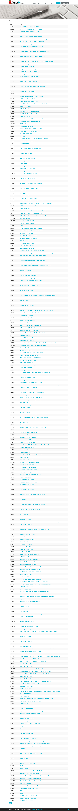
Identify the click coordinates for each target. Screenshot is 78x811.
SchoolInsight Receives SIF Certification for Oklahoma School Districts (35, 673)
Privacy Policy (34, 809)
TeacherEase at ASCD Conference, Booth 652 (30, 609)
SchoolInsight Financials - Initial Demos (28, 365)
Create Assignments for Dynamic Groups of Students (31, 382)
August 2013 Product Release (26, 586)
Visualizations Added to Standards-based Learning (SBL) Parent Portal (35, 372)
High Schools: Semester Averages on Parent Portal (31, 397)
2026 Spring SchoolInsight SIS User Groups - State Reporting (33, 41)
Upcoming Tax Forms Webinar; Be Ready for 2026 (30, 54)
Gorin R (21, 728)
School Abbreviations (24, 143)
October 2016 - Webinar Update (26, 517)
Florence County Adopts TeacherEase (28, 755)
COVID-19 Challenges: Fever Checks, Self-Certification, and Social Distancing (36, 310)
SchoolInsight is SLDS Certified (26, 126)
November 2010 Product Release (27, 718)
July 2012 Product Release (25, 636)
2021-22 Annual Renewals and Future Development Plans (32, 268)
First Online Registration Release (27, 245)
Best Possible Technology (25, 646)
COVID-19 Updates (24, 300)
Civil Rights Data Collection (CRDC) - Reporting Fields (31, 507)
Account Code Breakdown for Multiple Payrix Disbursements (32, 86)
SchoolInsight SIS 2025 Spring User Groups (29, 71)
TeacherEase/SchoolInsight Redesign (28, 539)
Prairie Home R (23, 748)
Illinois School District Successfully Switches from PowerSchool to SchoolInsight (37, 596)
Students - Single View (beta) (26, 153)
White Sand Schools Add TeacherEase (28, 731)
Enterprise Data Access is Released (27, 377)
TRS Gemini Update (24, 191)
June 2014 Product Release (26, 551)
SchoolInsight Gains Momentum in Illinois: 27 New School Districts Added (35, 671)
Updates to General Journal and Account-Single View (31, 36)
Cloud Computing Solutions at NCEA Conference (30, 701)
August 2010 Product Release (26, 733)
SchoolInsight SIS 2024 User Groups (27, 91)
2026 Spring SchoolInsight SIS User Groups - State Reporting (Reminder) (35, 39)
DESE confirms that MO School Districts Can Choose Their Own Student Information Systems (40, 691)
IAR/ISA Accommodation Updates (27, 44)
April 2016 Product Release (26, 524)
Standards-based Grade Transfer (27, 439)
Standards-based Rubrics (25, 449)
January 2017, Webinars (25, 512)
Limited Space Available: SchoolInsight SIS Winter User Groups (33, 49)
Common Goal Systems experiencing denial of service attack (33, 661)
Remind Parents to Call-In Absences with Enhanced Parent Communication (36, 203)
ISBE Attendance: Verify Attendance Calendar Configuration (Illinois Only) (35, 265)
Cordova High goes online (25, 783)
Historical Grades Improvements (27, 181)
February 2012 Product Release (26, 653)
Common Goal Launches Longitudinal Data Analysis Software (33, 746)
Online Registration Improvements (27, 108)
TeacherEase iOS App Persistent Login (28, 360)
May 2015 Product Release (25, 541)
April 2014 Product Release (26, 556)
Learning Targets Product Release (27, 484)
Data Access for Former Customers (27, 158)
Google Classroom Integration (26, 362)
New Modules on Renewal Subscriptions (28, 437)
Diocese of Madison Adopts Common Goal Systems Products (33, 668)
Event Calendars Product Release (27, 489)
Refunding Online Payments (26, 106)
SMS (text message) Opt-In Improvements (29, 225)
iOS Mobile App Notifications (26, 350)
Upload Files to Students (25, 116)
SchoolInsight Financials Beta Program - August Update (32, 352)
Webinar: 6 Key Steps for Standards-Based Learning (31, 420)
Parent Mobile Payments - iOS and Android (29, 131)
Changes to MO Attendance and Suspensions (29, 69)
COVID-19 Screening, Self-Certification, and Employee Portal (33, 308)
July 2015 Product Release (25, 536)
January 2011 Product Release (26, 716)
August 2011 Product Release (26, 686)
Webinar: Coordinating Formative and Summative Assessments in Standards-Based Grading (39, 385)
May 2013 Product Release (25, 599)
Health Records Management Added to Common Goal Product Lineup (35, 743)
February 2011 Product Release (26, 708)
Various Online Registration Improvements (29, 186)
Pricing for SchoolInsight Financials (27, 375)
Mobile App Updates (24, 298)
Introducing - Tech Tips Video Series (27, 89)
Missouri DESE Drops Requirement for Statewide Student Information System (36, 698)
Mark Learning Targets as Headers (27, 390)
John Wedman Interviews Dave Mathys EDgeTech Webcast (32, 770)
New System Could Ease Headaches (28, 643)
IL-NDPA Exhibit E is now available (27, 248)
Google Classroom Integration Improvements (29, 293)
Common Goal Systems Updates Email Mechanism (31, 561)
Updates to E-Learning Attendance (27, 320)
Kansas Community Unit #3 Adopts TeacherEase (30, 683)
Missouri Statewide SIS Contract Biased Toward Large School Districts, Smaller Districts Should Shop (41, 656)
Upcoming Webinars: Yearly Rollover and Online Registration (33, 427)
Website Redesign (24, 514)
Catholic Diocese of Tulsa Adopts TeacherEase (30, 594)
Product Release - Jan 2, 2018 (26, 459)
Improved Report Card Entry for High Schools (29, 76)
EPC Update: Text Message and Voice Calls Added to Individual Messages (35, 215)
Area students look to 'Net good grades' (28, 798)
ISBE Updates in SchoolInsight (26, 315)
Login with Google (24, 422)
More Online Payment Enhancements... (28, 467)
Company (46, 3)
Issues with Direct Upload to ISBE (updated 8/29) (30, 400)
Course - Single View (24, 457)
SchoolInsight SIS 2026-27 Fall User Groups (29, 26)
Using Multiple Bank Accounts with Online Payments (31, 79)
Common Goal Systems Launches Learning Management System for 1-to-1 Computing (38, 631)
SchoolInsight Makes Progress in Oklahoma (29, 626)
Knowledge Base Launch (25, 407)
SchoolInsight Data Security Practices (28, 74)
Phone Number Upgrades (25, 273)
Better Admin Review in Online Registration (29, 188)
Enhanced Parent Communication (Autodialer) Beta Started (32, 250)
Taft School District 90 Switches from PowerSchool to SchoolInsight (34, 581)
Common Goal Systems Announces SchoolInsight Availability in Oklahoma (35, 681)
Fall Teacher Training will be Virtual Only (28, 238)
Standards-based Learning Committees (28, 410)
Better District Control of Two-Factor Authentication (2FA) (32, 46)
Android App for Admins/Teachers (27, 340)
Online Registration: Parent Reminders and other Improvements (33, 161)
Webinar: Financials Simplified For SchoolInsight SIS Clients (32, 118)
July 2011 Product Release (25, 688)
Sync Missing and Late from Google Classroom (30, 258)
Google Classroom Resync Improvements (29, 285)
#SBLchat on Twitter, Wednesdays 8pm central (30, 509)
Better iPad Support (24, 611)
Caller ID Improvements (25, 218)
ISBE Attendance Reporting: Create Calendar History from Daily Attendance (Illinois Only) (39, 253)
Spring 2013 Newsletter (25, 606)
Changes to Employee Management (27, 178)
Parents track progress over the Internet (28, 795)
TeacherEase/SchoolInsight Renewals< (28, 564)
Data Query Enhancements (25, 370)
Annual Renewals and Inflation (26, 208)
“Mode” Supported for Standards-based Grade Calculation (32, 454)
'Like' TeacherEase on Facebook (27, 624)
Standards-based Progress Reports (27, 464)
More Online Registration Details (27, 243)
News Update (23, 424)
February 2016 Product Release (26, 532)
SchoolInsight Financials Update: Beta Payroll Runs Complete (33, 332)
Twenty (21, 726)
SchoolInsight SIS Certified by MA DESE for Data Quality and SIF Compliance (36, 61)
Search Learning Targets (25, 452)
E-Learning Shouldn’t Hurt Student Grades (29, 317)
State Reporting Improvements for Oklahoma (29, 31)
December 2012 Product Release (27, 621)
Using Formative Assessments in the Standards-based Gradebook (34, 417)
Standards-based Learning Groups (27, 434)
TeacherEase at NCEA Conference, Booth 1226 (30, 601)
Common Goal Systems (25, 696)
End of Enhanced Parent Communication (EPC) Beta (31, 213)
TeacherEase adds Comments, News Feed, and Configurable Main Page (35, 584)
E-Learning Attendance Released (27, 322)
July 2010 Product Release (25, 736)
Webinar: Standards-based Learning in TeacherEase (31, 415)
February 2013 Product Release (26, 616)
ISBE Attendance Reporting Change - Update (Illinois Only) (32, 260)
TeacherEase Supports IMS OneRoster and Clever (30, 474)
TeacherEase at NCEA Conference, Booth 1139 (30, 559)
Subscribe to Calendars (25, 335)
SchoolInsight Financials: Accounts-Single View (30, 121)
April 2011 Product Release (26, 703)
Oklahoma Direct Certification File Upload (28, 81)
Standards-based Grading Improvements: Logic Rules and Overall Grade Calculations (38, 295)
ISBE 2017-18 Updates (25, 487)
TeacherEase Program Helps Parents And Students (31, 721)
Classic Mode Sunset (24, 240)
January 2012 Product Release (26, 666)
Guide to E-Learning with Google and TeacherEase (30, 325)
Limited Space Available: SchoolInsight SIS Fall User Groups (33, 59)
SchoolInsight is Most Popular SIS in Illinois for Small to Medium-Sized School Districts (38, 629)
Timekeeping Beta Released (26, 34)
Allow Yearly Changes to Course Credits (28, 173)
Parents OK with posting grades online (28, 800)
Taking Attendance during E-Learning (28, 327)
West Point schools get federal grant (27, 763)
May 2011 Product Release (25, 693)
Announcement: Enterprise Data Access (28, 469)
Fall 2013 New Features (25, 576)
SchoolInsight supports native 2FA (27, 66)
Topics (51, 3)
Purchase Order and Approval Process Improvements (31, 128)
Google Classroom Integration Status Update (29, 288)
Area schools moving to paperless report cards (30, 723)
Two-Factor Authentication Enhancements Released (31, 29)
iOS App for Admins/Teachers (26, 347)
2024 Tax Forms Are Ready (26, 84)
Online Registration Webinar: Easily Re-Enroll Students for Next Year (34, 529)
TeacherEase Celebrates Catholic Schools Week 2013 (31, 619)
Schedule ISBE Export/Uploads (26, 405)
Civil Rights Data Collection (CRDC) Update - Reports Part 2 (32, 502)
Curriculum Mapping (24, 768)
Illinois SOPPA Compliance (25, 270)
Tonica (21, 793)
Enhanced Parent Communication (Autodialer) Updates (31, 230)
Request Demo (65, 3)
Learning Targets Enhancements (27, 479)
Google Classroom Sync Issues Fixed (28, 283)
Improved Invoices (24, 176)
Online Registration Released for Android (28, 171)
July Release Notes (24, 402)
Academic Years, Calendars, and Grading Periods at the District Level (34, 103)
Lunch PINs (22, 136)
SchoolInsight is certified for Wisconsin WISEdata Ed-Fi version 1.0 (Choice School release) (39, 522)
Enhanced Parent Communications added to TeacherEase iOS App (34, 210)
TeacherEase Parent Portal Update (27, 534)
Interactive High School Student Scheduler (29, 93)
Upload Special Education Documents (28, 141)
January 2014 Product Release (26, 574)
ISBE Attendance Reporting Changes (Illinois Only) (30, 278)
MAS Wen (22, 790)
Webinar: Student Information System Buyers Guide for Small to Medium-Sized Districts (38, 342)
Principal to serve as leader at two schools (29, 788)
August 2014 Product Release (26, 549)
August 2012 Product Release (26, 634)
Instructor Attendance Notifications (27, 223)
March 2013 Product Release (26, 604)
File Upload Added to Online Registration (28, 198)
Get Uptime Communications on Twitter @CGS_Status (31, 183)
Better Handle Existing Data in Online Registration (30, 111)
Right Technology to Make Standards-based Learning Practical (33, 255)
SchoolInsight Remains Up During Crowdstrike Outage (31, 96)
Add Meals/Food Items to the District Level (29, 98)
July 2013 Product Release (25, 589)
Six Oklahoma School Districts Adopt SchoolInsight (30, 579)
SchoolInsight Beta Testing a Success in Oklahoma (30, 651)
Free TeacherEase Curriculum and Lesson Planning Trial (32, 614)
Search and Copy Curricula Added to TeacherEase (30, 571)
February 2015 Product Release (26, 546)
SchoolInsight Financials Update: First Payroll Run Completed (33, 345)
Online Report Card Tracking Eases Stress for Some (31, 773)
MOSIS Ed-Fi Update (24, 151)
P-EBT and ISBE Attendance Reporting (28, 275)
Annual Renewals (23, 163)
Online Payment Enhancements (26, 477)
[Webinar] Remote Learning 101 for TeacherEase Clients (32, 312)
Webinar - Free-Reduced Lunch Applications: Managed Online (33, 527)
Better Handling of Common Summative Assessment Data (32, 392)
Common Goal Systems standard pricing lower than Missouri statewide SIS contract (37, 648)
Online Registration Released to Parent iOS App (30, 196)
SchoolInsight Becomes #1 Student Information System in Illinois (33, 566)
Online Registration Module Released (28, 166)
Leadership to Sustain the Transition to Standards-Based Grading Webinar (35, 444)
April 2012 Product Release (26, 641)
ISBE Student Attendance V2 (26, 367)
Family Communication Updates (26, 233)
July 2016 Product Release (25, 519)
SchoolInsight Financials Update (27, 305)
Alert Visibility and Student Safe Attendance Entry (30, 148)
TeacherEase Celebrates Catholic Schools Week (30, 569)
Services (39, 3)
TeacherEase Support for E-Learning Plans (29, 330)
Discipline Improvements (25, 412)
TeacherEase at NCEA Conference (27, 639)
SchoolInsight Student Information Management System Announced (34, 775)
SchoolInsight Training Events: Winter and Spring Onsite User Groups (34, 51)
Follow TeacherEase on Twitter (26, 663)
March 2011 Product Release (26, 706)
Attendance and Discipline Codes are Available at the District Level (34, 138)
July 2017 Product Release (25, 492)
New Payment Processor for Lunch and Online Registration (32, 494)
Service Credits (23, 193)
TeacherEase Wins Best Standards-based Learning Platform (32, 201)
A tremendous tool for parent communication (29, 785)
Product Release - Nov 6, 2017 (26, 472)
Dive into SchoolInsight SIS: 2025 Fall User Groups (30, 64)
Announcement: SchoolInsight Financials (28, 387)
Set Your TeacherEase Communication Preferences (31, 228)
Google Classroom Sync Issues (26, 290)
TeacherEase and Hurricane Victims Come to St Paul (31, 778)
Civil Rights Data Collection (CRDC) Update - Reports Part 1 (32, 504)
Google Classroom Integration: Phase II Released (30, 357)
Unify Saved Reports (24, 123)
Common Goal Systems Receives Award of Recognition (32, 678)
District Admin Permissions (25, 146)
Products (34, 3)
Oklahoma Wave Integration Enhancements (29, 355)
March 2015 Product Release (26, 544)
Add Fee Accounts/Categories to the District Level (30, 101)
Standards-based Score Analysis (27, 447)
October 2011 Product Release (26, 676)
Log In (58, 3)
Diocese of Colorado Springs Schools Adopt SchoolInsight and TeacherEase (36, 741)
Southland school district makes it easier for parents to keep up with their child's (36, 751)
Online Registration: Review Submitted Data (29, 168)
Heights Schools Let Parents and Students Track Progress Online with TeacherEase (37, 711)
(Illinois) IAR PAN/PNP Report (26, 337)
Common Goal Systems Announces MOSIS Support (31, 753)
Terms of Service (39, 809)
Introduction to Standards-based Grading (28, 482)
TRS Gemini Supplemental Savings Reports (29, 205)
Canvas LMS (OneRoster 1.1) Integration (28, 235)
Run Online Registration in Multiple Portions (29, 113)
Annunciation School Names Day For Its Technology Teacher (33, 760)
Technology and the (24, 758)
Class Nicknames (23, 429)
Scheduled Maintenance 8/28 (26, 303)
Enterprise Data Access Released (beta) (28, 432)
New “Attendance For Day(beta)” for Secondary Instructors (32, 56)
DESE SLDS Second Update (26, 133)
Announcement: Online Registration (27, 442)
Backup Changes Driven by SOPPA (27, 220)
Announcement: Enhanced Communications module (31, 280)
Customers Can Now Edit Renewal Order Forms (30, 554)
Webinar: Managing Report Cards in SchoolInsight (30, 395)
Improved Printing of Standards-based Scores (29, 462)
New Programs (23, 765)
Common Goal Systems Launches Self (28, 738)
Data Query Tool (23, 380)
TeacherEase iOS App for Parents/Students (29, 497)
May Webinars (23, 499)
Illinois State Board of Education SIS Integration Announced (32, 780)
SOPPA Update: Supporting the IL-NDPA (28, 263)
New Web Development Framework (27, 156)
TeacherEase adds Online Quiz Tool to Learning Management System (34, 591)
